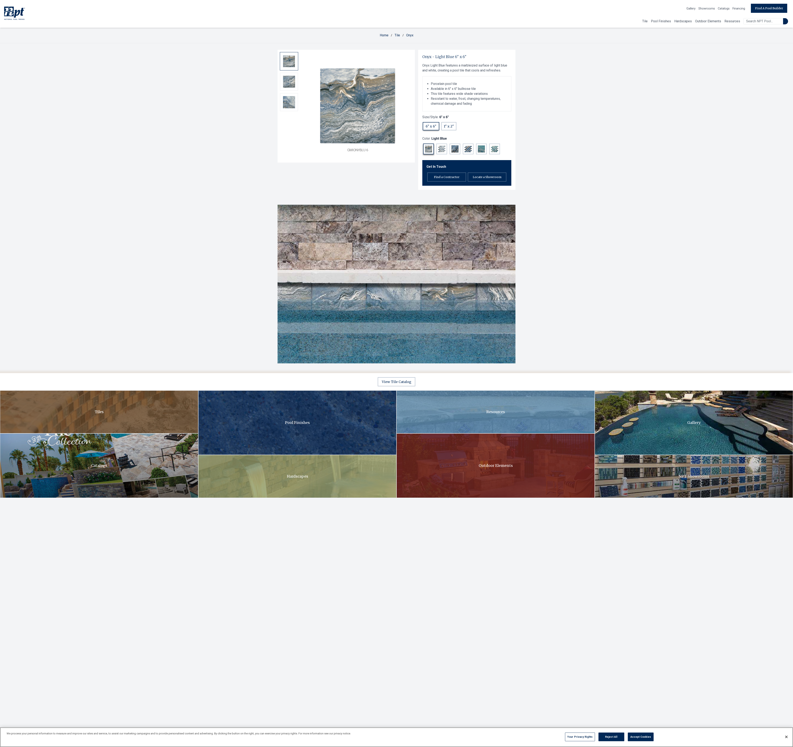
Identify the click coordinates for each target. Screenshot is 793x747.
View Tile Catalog (396, 382)
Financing (738, 8)
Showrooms (706, 8)
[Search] (785, 21)
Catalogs (724, 8)
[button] (428, 149)
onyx (409, 35)
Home (384, 35)
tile (397, 35)
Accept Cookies (640, 736)
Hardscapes (683, 21)
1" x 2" (449, 126)
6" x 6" (431, 126)
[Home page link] (14, 14)
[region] (396, 737)
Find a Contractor (446, 177)
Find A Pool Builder (769, 8)
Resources (732, 21)
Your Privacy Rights (579, 736)
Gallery (691, 8)
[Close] (786, 736)
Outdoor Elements (708, 21)
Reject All (611, 736)
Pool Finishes (661, 21)
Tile (645, 21)
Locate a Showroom (487, 177)
